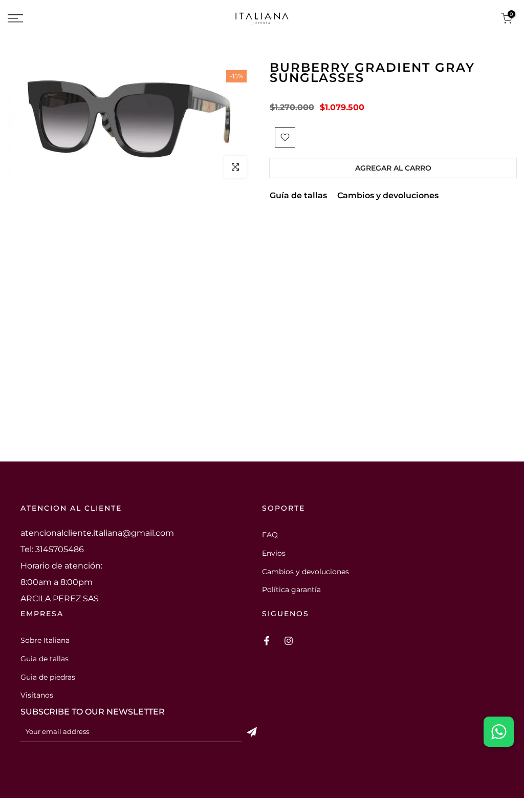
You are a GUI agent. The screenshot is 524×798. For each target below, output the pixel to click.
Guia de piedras (47, 677)
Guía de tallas (298, 195)
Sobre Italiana (45, 640)
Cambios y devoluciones (388, 195)
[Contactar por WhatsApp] (499, 732)
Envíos (274, 553)
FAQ (270, 534)
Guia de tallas (44, 658)
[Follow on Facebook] (266, 641)
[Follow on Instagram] (288, 641)
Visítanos (36, 695)
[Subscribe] (252, 732)
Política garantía (291, 589)
